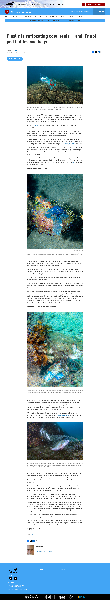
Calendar (62, 16)
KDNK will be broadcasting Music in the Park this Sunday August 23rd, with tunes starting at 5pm (55, 20)
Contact (63, 569)
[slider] (14, 11)
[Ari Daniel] (30, 550)
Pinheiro (35, 125)
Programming (17, 16)
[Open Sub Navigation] (10, 16)
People (41, 573)
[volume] (12, 12)
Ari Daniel (14, 50)
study (74, 162)
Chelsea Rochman (63, 415)
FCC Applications (74, 16)
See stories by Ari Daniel (44, 552)
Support (42, 16)
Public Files (63, 573)
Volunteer (52, 16)
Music (27, 16)
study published (70, 144)
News (34, 16)
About (7, 16)
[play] (7, 12)
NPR (33, 534)
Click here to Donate (96, 4)
